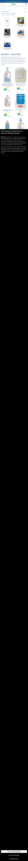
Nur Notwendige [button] (14, 855)
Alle (25, 11)
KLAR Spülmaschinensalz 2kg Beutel (20, 110)
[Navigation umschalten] (2, 4)
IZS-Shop (7, 13)
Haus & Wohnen (14, 13)
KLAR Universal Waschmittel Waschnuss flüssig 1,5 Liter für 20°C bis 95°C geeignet (7, 85)
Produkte (2, 13)
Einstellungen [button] (14, 859)
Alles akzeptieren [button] (14, 851)
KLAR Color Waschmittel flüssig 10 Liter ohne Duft (21, 84)
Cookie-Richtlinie (5, 155)
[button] (12, 69)
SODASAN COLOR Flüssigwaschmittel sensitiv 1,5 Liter (7, 110)
